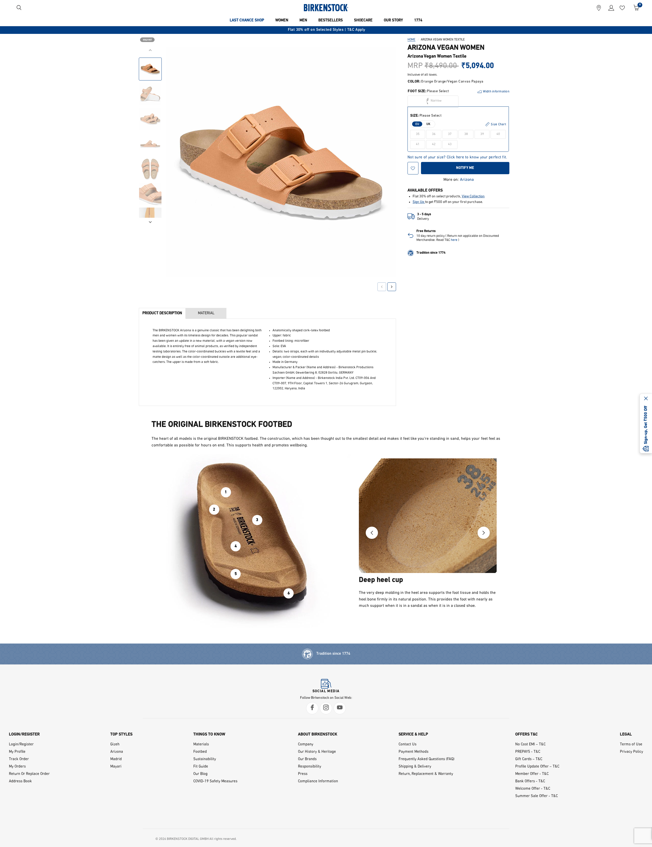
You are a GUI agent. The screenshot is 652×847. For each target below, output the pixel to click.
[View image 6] (150, 193)
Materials (201, 744)
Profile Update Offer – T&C (537, 767)
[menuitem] (247, 20)
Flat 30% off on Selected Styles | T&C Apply (325, 30)
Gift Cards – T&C (528, 759)
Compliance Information (318, 781)
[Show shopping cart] (634, 7)
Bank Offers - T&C (530, 781)
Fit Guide (200, 767)
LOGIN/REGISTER (24, 734)
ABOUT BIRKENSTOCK (317, 734)
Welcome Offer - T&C (532, 789)
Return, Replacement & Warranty (426, 774)
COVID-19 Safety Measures (215, 781)
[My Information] (609, 7)
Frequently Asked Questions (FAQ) (426, 759)
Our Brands (307, 759)
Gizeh (114, 744)
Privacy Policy (631, 752)
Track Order (19, 759)
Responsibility (309, 767)
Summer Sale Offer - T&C (536, 796)
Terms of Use (631, 744)
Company (305, 744)
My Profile (17, 752)
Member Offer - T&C (532, 774)
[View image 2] (150, 94)
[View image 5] (150, 168)
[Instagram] (326, 708)
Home (411, 39)
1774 (418, 20)
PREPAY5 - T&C (527, 752)
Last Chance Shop (247, 20)
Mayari (115, 767)
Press (302, 774)
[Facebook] (312, 708)
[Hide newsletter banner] (646, 399)
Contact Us (407, 744)
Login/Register (21, 744)
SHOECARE (363, 20)
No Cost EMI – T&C (530, 744)
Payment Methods (413, 752)
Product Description (162, 313)
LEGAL (626, 734)
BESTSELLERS (330, 20)
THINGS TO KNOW (209, 734)
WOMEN (281, 20)
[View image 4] (150, 143)
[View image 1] (150, 69)
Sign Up (419, 202)
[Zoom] (385, 58)
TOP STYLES (121, 734)
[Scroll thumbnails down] (150, 221)
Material (206, 313)
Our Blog (200, 774)
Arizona (467, 180)
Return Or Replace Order (29, 774)
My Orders (17, 767)
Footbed (200, 752)
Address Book (20, 781)
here (454, 240)
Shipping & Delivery (415, 767)
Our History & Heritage (317, 752)
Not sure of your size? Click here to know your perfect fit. (457, 157)
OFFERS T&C (526, 734)
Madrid (116, 759)
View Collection (473, 196)
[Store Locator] (599, 7)
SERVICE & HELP (413, 734)
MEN (303, 20)
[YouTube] (340, 708)
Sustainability (204, 759)
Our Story (393, 20)
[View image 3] (150, 118)
